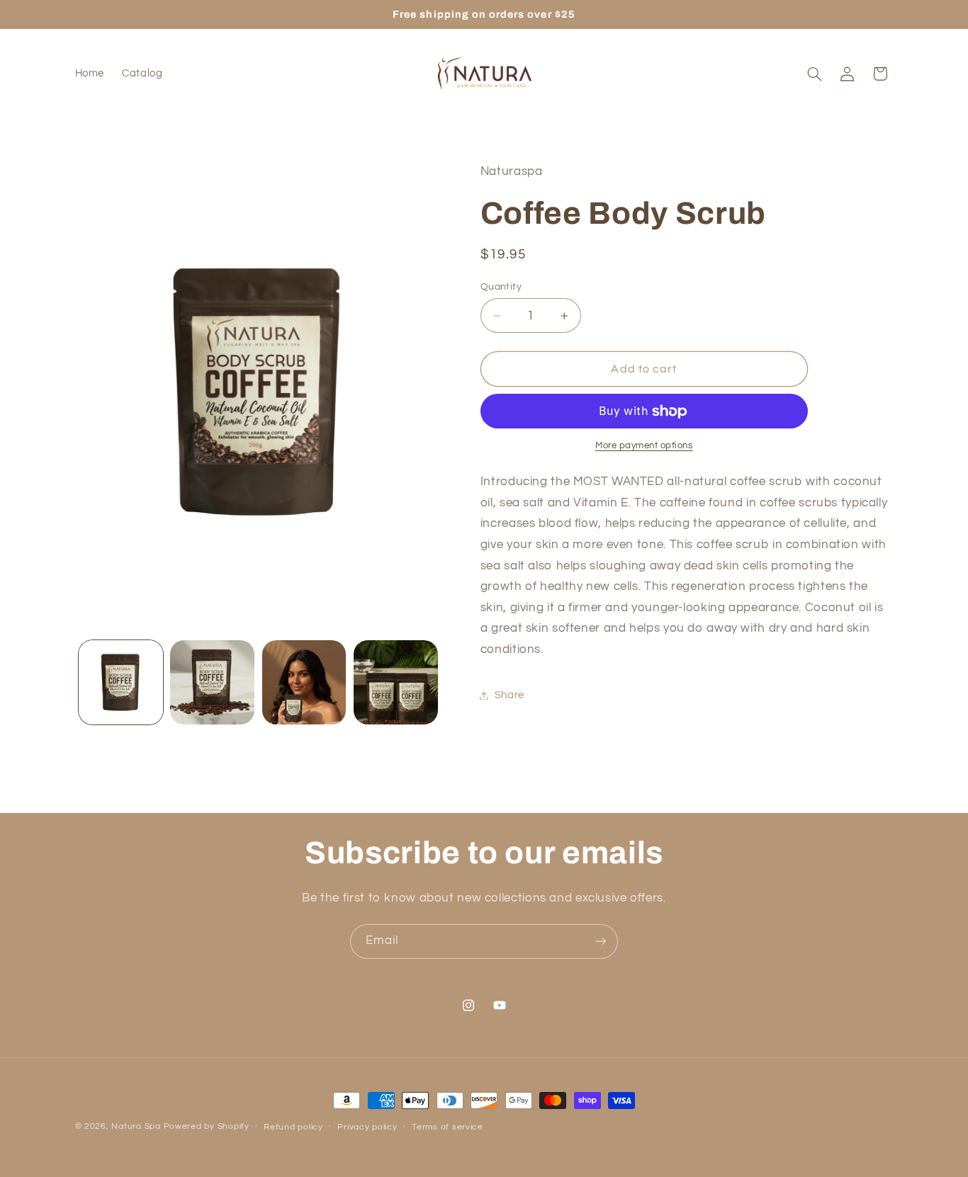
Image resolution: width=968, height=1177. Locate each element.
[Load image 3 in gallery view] (304, 682)
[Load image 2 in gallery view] (212, 682)
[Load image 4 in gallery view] (396, 682)
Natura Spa (135, 1126)
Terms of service (447, 1127)
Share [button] (509, 695)
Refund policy (293, 1127)
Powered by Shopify (206, 1126)
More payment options (644, 446)
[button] (814, 73)
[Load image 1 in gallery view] (121, 682)
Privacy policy (367, 1127)
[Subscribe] (601, 941)
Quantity (501, 287)
